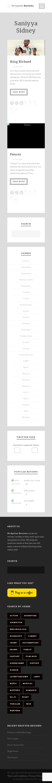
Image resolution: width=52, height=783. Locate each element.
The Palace (12, 757)
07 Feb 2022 (18, 67)
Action (26, 261)
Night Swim (12, 751)
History (26, 342)
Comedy (26, 292)
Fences (15, 154)
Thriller (26, 405)
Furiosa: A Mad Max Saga (19, 732)
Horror (26, 349)
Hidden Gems (26, 336)
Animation (26, 273)
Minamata (29, 490)
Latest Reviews (26, 355)
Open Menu (42, 6)
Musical (26, 374)
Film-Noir (26, 330)
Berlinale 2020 (26, 280)
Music (26, 367)
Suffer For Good (32, 480)
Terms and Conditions (17, 776)
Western (26, 417)
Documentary (26, 305)
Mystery (26, 380)
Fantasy (26, 323)
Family (26, 317)
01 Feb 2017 (17, 159)
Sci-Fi (26, 392)
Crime (26, 298)
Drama (26, 311)
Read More (19, 92)
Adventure (26, 267)
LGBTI (26, 361)
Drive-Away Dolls (15, 745)
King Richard (20, 62)
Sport (26, 399)
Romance (26, 386)
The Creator (12, 739)
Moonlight (29, 501)
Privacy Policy (35, 776)
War (26, 411)
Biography (26, 286)
